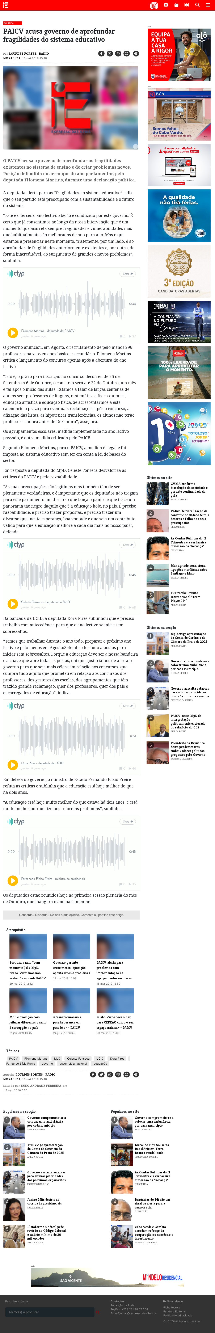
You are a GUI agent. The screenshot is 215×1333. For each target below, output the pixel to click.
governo (47, 1063)
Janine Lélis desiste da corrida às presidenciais (44, 1201)
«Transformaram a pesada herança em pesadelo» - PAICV (67, 1022)
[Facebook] (101, 53)
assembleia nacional (73, 1063)
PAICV (13, 1058)
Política (9, 23)
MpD (56, 1058)
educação (100, 1063)
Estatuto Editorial (174, 1311)
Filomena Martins (35, 1058)
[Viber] (118, 1074)
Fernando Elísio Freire (20, 1063)
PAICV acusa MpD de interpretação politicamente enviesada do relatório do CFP (188, 721)
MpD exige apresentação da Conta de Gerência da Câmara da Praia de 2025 (189, 638)
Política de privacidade (177, 1315)
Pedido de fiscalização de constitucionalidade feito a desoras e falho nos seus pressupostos (190, 517)
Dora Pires (116, 1058)
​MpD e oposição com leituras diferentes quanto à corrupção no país (28, 1022)
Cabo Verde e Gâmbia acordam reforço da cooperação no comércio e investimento (154, 1233)
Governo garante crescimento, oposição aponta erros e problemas (71, 967)
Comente (87, 915)
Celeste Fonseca (78, 1058)
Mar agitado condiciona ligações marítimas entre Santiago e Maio (189, 569)
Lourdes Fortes (22, 53)
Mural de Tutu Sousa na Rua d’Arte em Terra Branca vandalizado (152, 1149)
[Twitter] (110, 53)
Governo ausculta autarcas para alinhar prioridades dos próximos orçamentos (190, 692)
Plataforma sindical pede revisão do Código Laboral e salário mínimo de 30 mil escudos (46, 1233)
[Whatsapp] (118, 53)
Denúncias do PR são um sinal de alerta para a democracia (152, 1203)
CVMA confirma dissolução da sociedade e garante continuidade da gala (189, 489)
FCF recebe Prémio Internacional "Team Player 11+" (186, 597)
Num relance (174, 1301)
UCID (100, 1058)
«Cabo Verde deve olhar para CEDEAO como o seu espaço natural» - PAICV (115, 1022)
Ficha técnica (171, 1307)
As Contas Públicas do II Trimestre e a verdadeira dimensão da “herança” (188, 542)
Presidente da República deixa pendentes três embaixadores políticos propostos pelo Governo (188, 749)
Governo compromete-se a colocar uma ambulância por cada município (190, 665)
